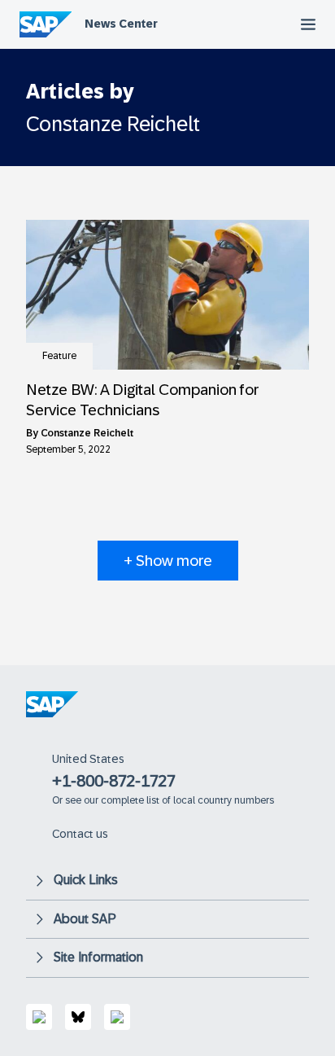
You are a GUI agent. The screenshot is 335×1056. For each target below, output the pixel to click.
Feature (59, 355)
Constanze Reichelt (87, 433)
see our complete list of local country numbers (169, 800)
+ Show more (168, 560)
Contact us (80, 833)
